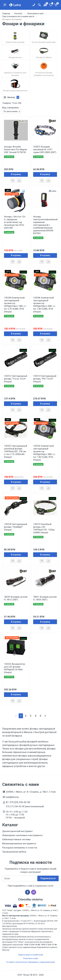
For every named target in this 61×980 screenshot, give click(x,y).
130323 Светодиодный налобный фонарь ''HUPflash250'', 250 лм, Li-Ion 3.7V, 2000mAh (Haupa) (15, 451)
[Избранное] (50, 5)
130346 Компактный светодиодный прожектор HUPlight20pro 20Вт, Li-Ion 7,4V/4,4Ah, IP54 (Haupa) (44, 304)
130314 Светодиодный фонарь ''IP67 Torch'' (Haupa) (44, 379)
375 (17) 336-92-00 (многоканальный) (25, 806)
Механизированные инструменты (19, 843)
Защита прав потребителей (30, 955)
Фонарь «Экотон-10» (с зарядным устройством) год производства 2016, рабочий (14, 222)
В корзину (16, 174)
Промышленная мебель (14, 851)
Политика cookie (30, 958)
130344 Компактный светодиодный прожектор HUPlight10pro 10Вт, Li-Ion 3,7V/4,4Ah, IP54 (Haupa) (15, 304)
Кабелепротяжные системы (16, 839)
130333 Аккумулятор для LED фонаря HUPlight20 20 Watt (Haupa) (14, 668)
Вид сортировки (10, 107)
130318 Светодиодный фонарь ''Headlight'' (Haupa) (15, 527)
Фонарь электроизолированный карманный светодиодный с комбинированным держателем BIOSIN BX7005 (45, 225)
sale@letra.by (12, 797)
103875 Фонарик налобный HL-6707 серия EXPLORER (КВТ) (44, 149)
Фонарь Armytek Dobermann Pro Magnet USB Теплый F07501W (15, 149)
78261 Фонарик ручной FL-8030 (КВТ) (45, 598)
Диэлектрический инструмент (17, 831)
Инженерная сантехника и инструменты (22, 835)
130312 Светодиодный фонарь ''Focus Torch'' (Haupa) (15, 379)
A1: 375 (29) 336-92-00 (18, 802)
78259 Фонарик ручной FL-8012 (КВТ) (15, 598)
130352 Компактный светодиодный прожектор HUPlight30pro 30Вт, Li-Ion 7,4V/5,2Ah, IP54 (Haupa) (44, 453)
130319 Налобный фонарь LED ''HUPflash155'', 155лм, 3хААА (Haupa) (44, 528)
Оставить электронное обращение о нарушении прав (30, 962)
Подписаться (48, 878)
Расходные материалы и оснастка (19, 847)
